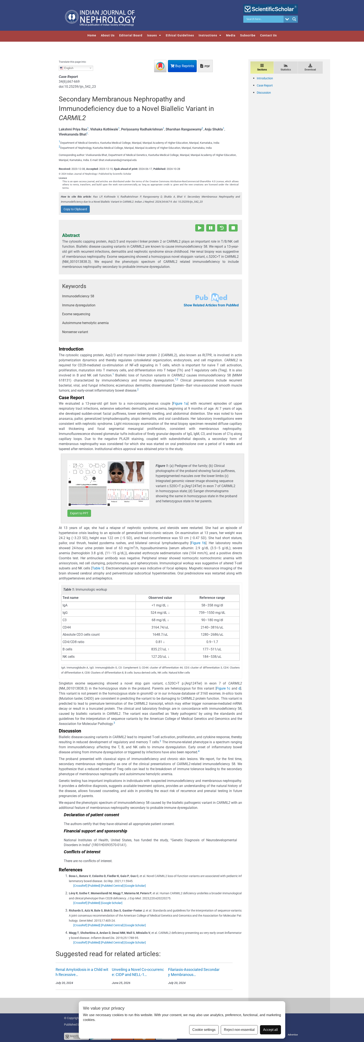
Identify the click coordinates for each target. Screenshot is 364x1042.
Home (91, 35)
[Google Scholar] (135, 885)
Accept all (270, 1029)
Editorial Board (130, 35)
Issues (152, 35)
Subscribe (248, 35)
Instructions (208, 35)
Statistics (286, 69)
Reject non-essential (239, 1029)
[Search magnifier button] (294, 19)
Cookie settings (203, 1029)
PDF (207, 66)
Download (310, 69)
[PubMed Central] (112, 885)
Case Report (265, 85)
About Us (108, 35)
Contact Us (268, 35)
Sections (262, 69)
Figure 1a (180, 403)
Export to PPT (79, 513)
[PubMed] (94, 885)
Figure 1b (198, 543)
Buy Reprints (184, 66)
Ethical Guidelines (180, 35)
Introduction (265, 78)
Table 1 (97, 568)
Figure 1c (223, 688)
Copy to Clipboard (75, 209)
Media (231, 35)
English (68, 67)
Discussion (264, 92)
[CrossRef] (80, 885)
